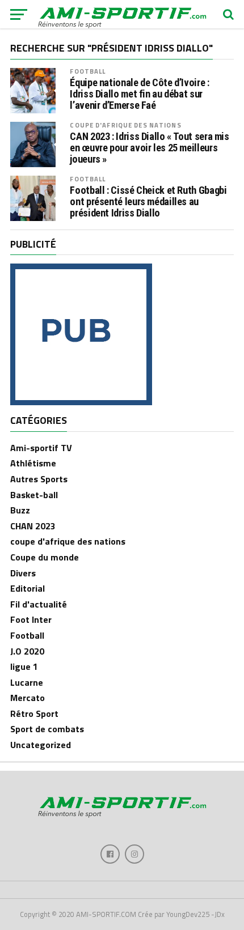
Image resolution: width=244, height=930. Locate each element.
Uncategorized (40, 744)
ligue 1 (24, 666)
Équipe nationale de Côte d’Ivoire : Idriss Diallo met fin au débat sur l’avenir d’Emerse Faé (139, 94)
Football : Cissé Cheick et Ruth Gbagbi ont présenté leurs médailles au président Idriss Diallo (148, 202)
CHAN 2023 (33, 526)
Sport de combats (47, 729)
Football (88, 71)
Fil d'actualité (38, 604)
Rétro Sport (34, 713)
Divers (23, 573)
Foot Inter (31, 619)
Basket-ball (34, 495)
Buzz (20, 510)
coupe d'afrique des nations (125, 125)
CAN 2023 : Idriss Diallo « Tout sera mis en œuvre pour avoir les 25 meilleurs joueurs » (149, 148)
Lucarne (26, 682)
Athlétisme (33, 463)
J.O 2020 (27, 651)
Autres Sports (39, 479)
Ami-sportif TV (41, 448)
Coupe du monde (44, 557)
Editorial (27, 588)
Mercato (27, 697)
